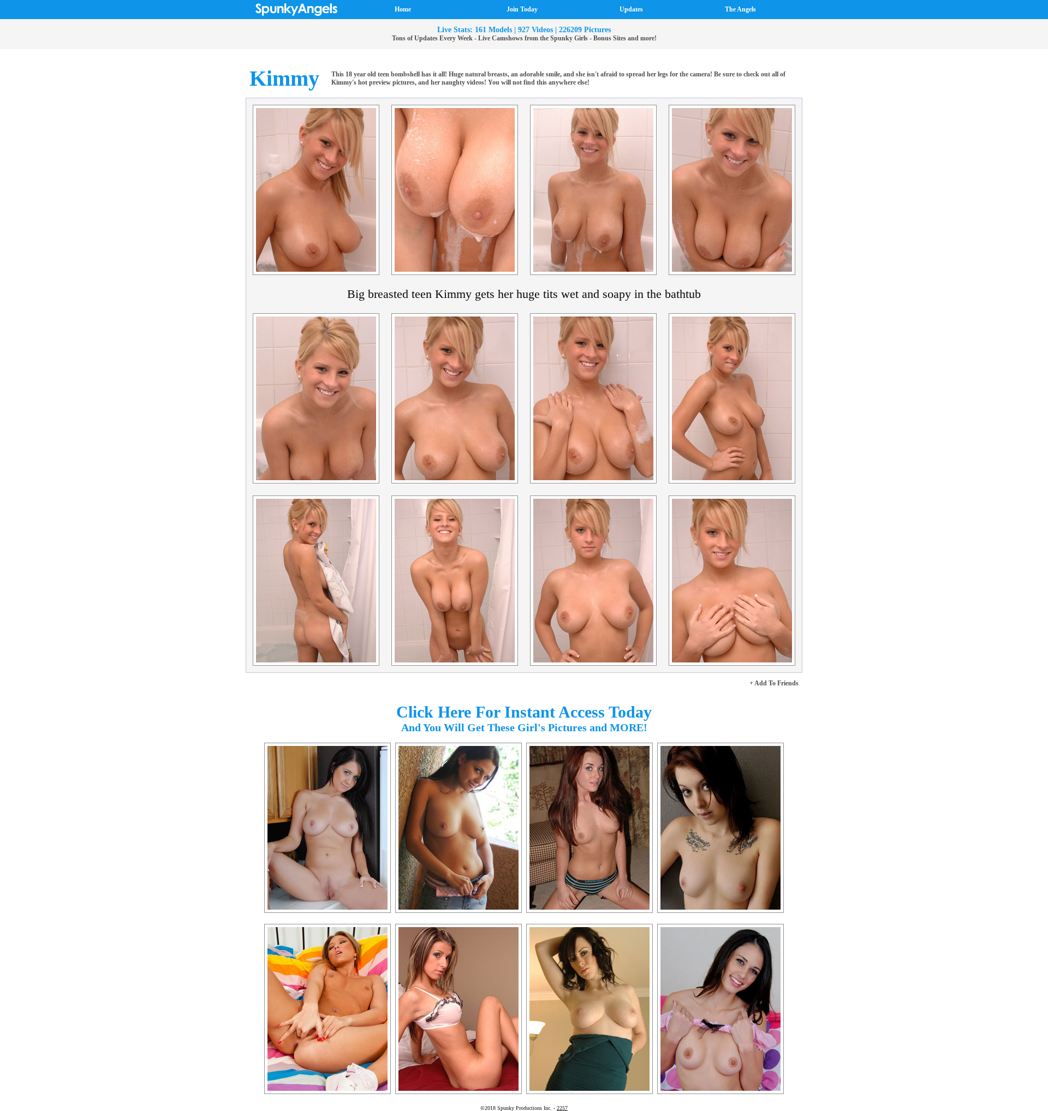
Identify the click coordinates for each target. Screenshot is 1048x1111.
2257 (562, 1108)
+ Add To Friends (774, 683)
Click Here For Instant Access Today (524, 712)
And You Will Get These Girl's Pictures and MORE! (524, 727)
